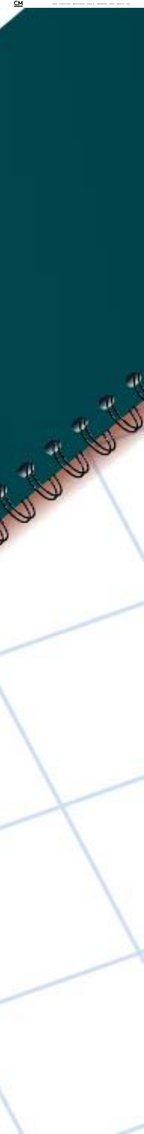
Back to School (79, 4)
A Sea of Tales (65, 4)
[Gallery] (72, 571)
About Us (120, 4)
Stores (89, 4)
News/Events (102, 4)
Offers (111, 4)
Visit (128, 4)
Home (55, 4)
